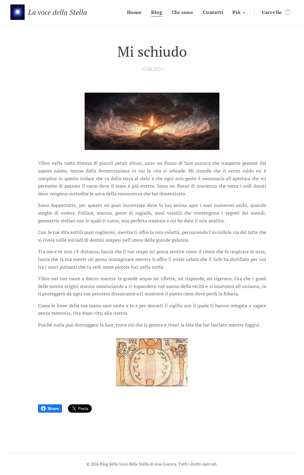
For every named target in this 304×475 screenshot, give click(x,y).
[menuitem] (136, 12)
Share (53, 408)
